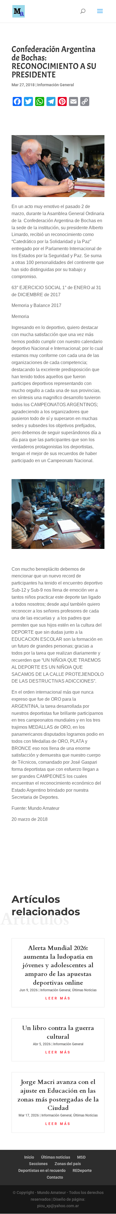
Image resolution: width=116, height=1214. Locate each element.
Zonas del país (68, 1163)
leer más (58, 998)
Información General (55, 85)
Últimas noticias (55, 1157)
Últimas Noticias (84, 990)
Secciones (38, 1163)
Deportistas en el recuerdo (42, 1170)
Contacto (55, 1177)
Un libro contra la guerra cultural (58, 1032)
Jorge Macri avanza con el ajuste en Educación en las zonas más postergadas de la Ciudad (58, 1095)
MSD (81, 1157)
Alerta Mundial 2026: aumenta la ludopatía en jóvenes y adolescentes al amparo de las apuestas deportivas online (58, 965)
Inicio (29, 1157)
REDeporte (82, 1170)
